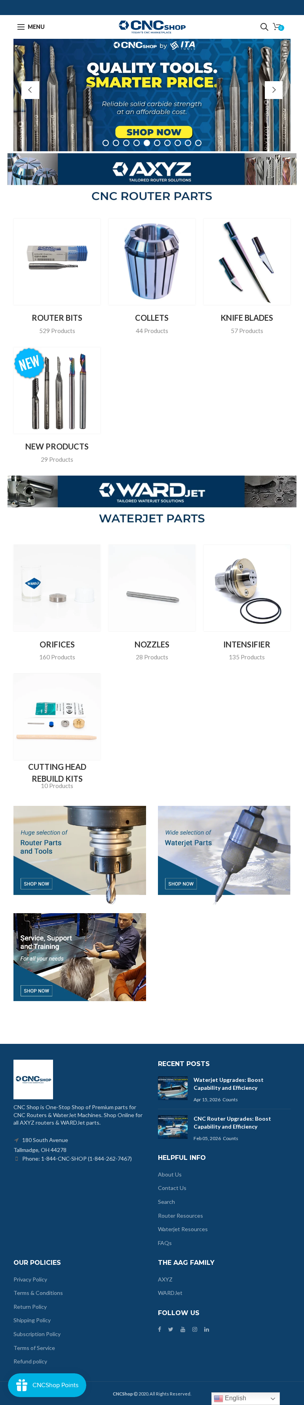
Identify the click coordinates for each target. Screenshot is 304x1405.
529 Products (57, 330)
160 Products (57, 657)
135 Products (247, 657)
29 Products (57, 459)
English (234, 1398)
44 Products (152, 330)
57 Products (247, 330)
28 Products (152, 657)
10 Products (57, 785)
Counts (230, 1099)
